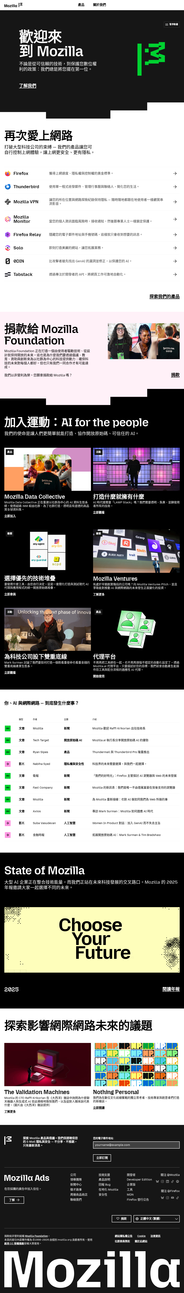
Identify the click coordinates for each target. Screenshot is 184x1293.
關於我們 (99, 5)
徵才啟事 (76, 1189)
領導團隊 (76, 1179)
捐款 (175, 374)
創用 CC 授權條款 (14, 1243)
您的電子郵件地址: (103, 1138)
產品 (81, 5)
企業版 (131, 1184)
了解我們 (27, 85)
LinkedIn (167, 1181)
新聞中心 (76, 1184)
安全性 (103, 1194)
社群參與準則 (122, 1241)
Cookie (141, 1236)
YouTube (172, 1198)
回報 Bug (105, 1184)
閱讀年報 (171, 989)
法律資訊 (155, 1236)
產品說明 (104, 1179)
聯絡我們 (76, 1199)
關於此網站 (141, 1241)
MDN (130, 1194)
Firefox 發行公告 (138, 1199)
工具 (130, 1189)
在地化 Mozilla (108, 1189)
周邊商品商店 (79, 1194)
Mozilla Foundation (36, 1236)
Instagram (162, 1181)
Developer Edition (139, 1179)
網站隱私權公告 (123, 1236)
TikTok (172, 1181)
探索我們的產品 (165, 296)
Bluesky (157, 1181)
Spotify (177, 1181)
